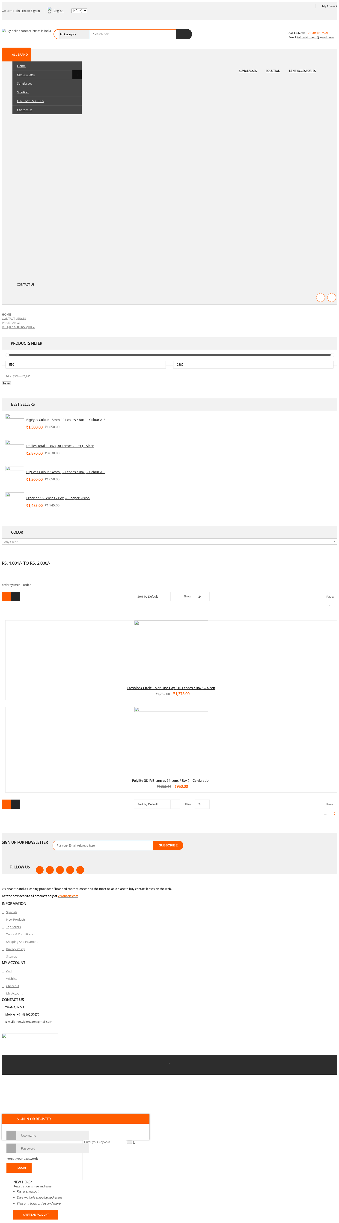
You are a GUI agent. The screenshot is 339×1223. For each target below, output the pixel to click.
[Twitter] (50, 870)
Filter (6, 383)
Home (21, 66)
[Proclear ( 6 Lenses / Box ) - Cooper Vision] (15, 501)
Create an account (36, 1214)
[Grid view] (6, 596)
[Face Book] (40, 870)
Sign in (35, 11)
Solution (23, 92)
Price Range (11, 323)
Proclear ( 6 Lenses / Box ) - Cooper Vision (58, 498)
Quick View (171, 642)
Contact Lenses (14, 318)
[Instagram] (70, 870)
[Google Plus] (80, 870)
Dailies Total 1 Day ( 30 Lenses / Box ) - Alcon (60, 446)
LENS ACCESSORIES (30, 101)
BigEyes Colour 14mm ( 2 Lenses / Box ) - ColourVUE (65, 472)
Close (334, 5)
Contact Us (24, 110)
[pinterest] (60, 870)
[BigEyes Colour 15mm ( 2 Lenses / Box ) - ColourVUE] (15, 423)
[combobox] (169, 541)
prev (325, 605)
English (58, 11)
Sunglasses (24, 83)
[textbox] (169, 541)
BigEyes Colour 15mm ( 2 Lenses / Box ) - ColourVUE (65, 419)
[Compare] (331, 297)
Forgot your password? (22, 1158)
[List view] (15, 596)
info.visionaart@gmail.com (315, 37)
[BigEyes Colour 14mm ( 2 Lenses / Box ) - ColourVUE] (15, 475)
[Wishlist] (320, 297)
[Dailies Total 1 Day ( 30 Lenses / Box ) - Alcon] (15, 449)
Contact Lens (26, 75)
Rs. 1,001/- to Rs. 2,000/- (18, 327)
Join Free (21, 11)
